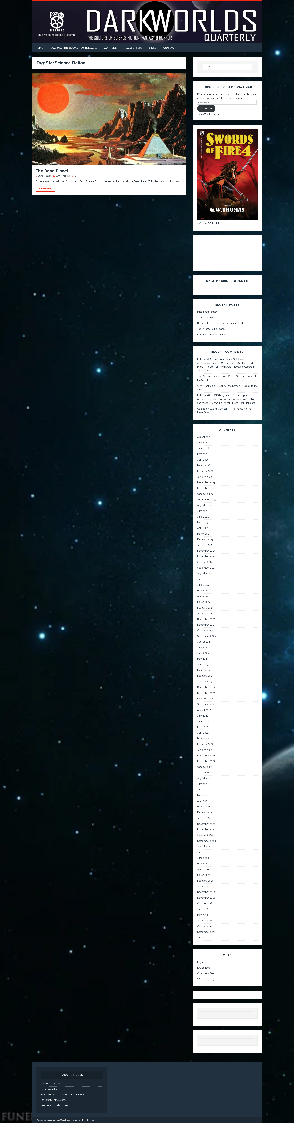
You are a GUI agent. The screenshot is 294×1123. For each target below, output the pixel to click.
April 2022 (203, 732)
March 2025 (203, 533)
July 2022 (202, 715)
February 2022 (205, 744)
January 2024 (204, 613)
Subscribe (206, 108)
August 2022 (204, 710)
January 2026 (204, 476)
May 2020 (202, 863)
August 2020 (204, 846)
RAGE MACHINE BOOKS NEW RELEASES (73, 48)
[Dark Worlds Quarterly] (147, 41)
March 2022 (203, 738)
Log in (200, 962)
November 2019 (206, 897)
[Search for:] (227, 67)
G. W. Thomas (63, 176)
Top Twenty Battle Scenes (211, 329)
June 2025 (203, 516)
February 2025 (205, 539)
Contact (169, 48)
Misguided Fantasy (207, 311)
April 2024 (203, 596)
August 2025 (204, 505)
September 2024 (206, 567)
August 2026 (204, 437)
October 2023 (205, 630)
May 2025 (202, 522)
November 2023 (206, 624)
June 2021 (202, 789)
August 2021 (204, 778)
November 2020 (206, 829)
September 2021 (206, 772)
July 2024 (202, 579)
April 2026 (203, 459)
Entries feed (203, 967)
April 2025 (202, 528)
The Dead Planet (52, 170)
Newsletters (132, 48)
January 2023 (204, 681)
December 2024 (206, 550)
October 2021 (204, 767)
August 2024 (204, 573)
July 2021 (202, 784)
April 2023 (203, 664)
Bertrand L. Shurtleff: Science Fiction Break (220, 323)
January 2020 (204, 886)
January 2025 (204, 545)
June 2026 (203, 448)
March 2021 (203, 806)
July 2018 (202, 909)
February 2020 (205, 880)
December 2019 (206, 892)
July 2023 (202, 647)
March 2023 (203, 670)
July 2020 (202, 852)
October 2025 (205, 494)
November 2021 (206, 761)
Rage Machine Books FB (227, 281)
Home (39, 48)
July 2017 (202, 937)
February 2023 (205, 675)
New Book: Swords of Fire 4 (212, 334)
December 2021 (206, 755)
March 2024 (203, 602)
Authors (110, 48)
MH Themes (88, 1120)
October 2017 (204, 926)
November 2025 (206, 488)
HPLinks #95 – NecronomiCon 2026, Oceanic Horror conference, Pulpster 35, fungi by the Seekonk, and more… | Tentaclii (226, 363)
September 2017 (206, 931)
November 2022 (206, 693)
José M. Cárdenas (207, 376)
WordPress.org (205, 979)
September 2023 (206, 636)
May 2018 (202, 914)
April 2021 (202, 801)
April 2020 (203, 869)
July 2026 (202, 442)
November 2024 (206, 556)
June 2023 (203, 653)
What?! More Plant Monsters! (239, 403)
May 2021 (202, 795)
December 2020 (206, 823)
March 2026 (203, 465)
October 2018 (205, 903)
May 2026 (202, 454)
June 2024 (203, 584)
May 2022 (202, 727)
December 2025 (206, 482)
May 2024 (202, 590)
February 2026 (205, 471)
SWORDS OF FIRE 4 (208, 222)
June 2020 (203, 858)
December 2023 (206, 619)
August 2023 (204, 641)
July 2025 (202, 511)
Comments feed (206, 973)
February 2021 (205, 812)
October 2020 (205, 835)
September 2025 (206, 499)
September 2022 (206, 704)
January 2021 (204, 818)
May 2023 (202, 658)
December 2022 (206, 687)
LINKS (153, 48)
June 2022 (203, 721)
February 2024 (205, 607)
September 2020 (206, 841)
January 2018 (204, 920)
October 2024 (205, 562)
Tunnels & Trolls (206, 317)
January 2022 (204, 750)
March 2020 (203, 875)
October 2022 (205, 698)
